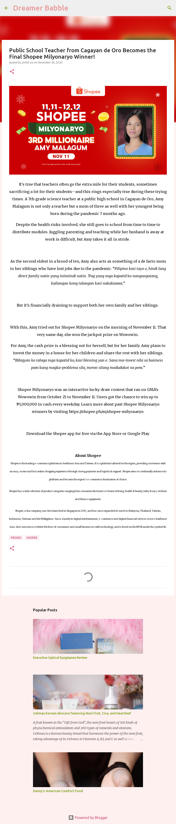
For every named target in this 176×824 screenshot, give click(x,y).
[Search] (169, 8)
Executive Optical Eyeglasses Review (60, 657)
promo (16, 537)
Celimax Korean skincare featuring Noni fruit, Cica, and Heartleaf (82, 713)
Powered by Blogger (91, 818)
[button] (12, 72)
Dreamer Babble (41, 8)
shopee (32, 537)
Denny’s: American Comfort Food (58, 791)
